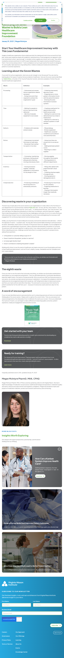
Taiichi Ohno (7, 79)
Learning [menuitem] (18, 640)
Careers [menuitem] (4, 632)
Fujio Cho (32, 207)
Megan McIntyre (21, 41)
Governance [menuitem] (6, 636)
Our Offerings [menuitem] (20, 636)
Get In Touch (57, 632)
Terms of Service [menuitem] (7, 644)
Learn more (7, 365)
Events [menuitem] (18, 648)
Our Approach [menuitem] (20, 632)
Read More (39, 476)
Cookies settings (27, 20)
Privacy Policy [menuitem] (6, 640)
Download (7, 341)
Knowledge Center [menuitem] (22, 652)
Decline (53, 20)
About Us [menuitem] (18, 644)
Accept (40, 20)
